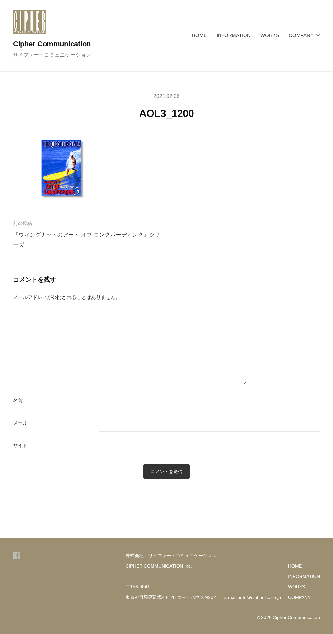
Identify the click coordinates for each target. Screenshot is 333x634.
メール (20, 423)
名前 (18, 400)
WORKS (269, 35)
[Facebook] (16, 555)
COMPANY (301, 35)
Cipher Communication (52, 44)
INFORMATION (234, 35)
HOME (199, 35)
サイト (20, 445)
